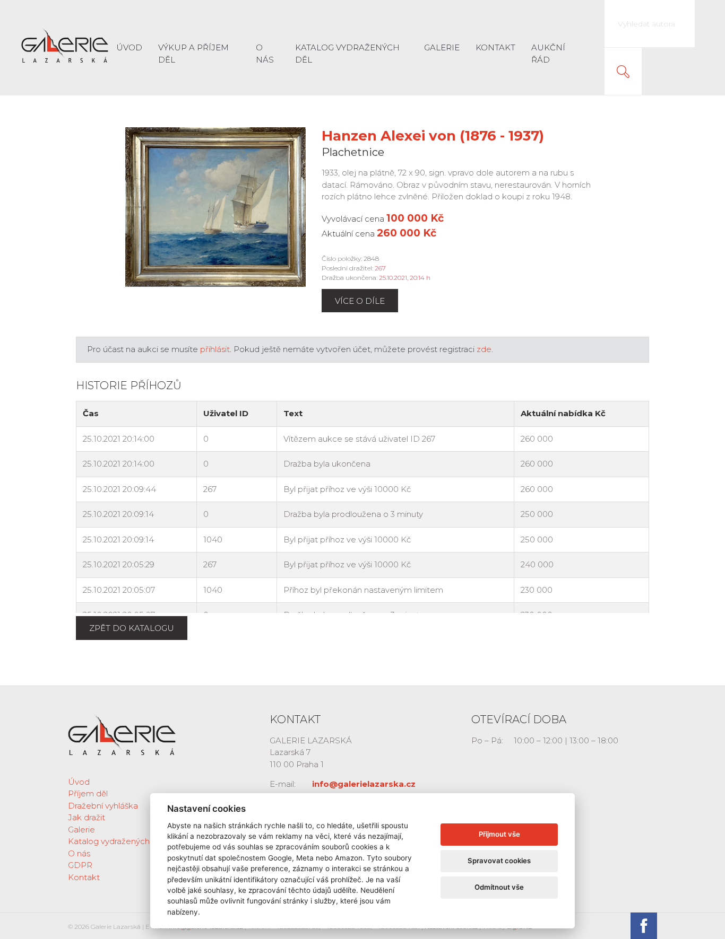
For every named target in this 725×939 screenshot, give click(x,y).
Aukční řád (548, 53)
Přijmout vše (499, 834)
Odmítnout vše (499, 887)
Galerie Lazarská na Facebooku (644, 925)
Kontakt (495, 47)
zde (484, 349)
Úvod (129, 47)
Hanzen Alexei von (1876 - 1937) (433, 135)
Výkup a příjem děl (193, 53)
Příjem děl (88, 793)
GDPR (80, 865)
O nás (265, 53)
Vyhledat (623, 71)
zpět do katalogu (131, 628)
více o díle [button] (360, 301)
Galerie (442, 47)
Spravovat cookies (499, 860)
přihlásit (215, 349)
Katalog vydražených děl (347, 53)
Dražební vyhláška (103, 806)
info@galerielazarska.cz (364, 784)
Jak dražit (86, 817)
